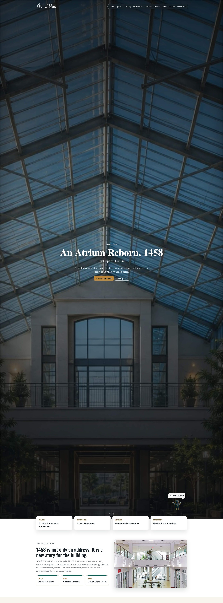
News (165, 6)
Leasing (157, 6)
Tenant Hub (181, 6)
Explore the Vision (104, 278)
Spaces (119, 6)
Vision (112, 6)
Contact (172, 6)
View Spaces (122, 278)
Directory (127, 6)
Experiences (137, 6)
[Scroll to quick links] (111, 514)
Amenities (148, 6)
